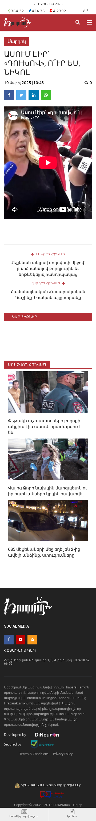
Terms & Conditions (33, 754)
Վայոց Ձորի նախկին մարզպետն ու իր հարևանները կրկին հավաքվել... (47, 490)
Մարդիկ (16, 41)
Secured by (13, 744)
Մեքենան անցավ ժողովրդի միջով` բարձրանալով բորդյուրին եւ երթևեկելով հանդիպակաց (48, 268)
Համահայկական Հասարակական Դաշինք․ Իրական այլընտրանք (48, 294)
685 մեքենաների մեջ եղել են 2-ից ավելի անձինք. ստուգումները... (44, 552)
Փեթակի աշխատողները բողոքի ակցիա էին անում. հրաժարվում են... (44, 426)
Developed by (15, 734)
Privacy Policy (63, 754)
